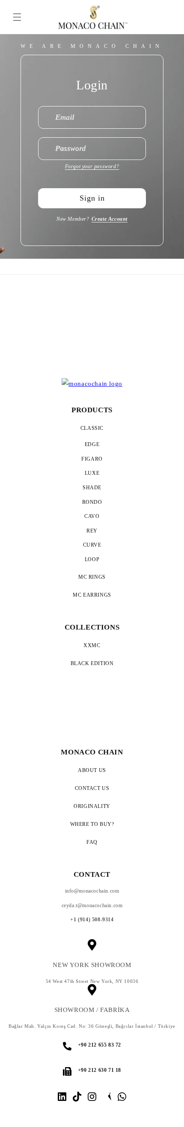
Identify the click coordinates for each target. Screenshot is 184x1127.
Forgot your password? (92, 166)
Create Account (110, 219)
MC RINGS (92, 577)
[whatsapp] (122, 1096)
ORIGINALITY (92, 806)
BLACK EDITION (92, 663)
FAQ (92, 842)
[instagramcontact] (62, 1096)
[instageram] (92, 1096)
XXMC (91, 645)
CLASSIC (92, 428)
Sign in (92, 198)
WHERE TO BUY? (92, 824)
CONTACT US (92, 788)
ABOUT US (92, 770)
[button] (17, 17)
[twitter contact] (107, 1096)
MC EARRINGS (92, 595)
